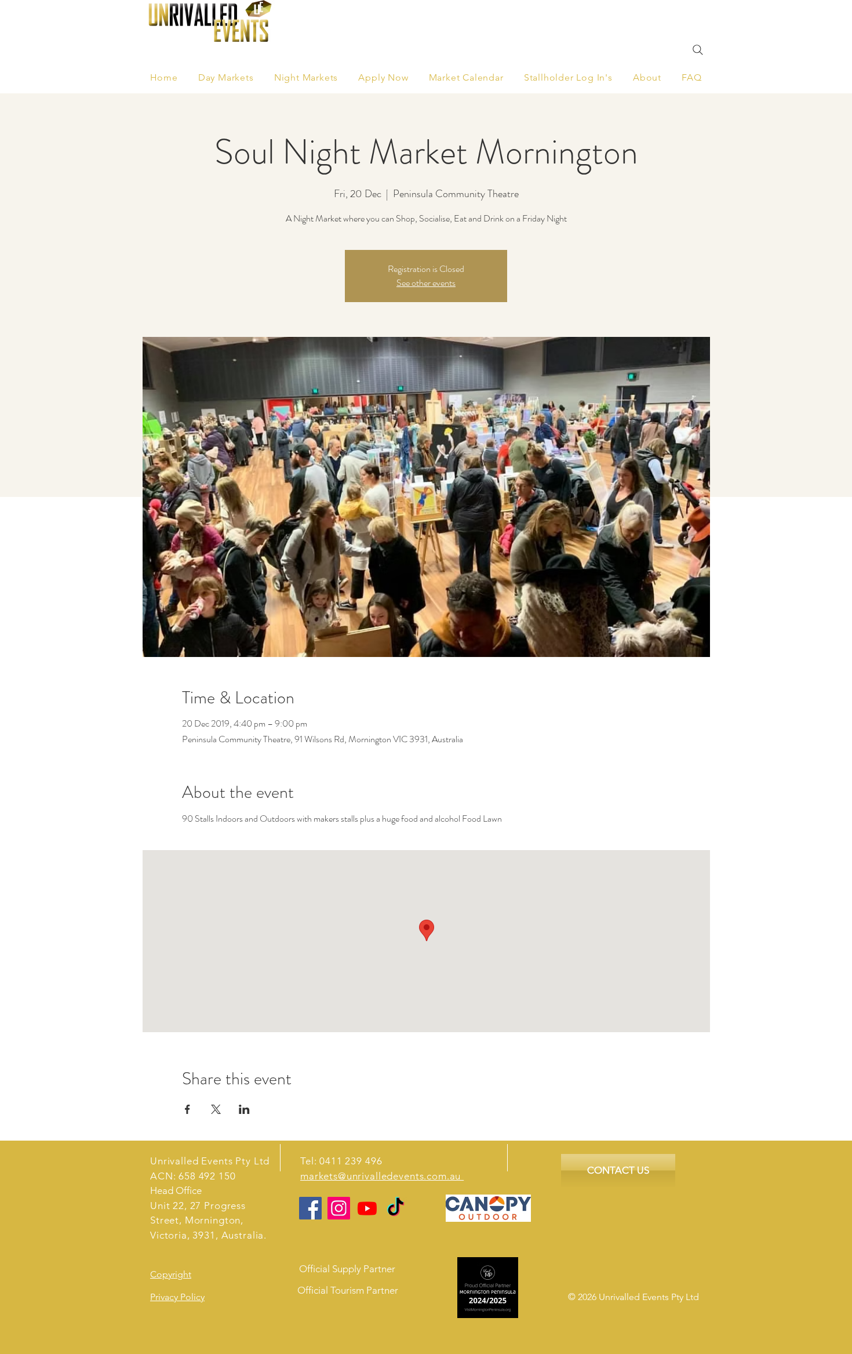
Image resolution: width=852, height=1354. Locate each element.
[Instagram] (338, 1208)
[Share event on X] (215, 1109)
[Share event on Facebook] (187, 1109)
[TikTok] (395, 1208)
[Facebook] (310, 1208)
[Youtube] (367, 1208)
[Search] (698, 50)
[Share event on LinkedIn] (244, 1109)
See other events (426, 282)
